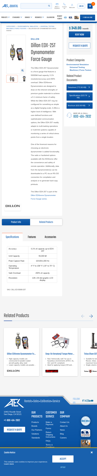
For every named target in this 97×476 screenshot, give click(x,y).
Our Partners (36, 430)
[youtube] (92, 401)
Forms (48, 428)
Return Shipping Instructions (50, 434)
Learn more (9, 464)
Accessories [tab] (50, 237)
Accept (63, 459)
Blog (62, 434)
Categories (10, 26)
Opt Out (62, 467)
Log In (81, 6)
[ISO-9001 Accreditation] (86, 443)
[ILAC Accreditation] (86, 421)
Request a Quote (14, 430)
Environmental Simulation (28, 26)
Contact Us (64, 422)
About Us (64, 426)
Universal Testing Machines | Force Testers (80, 68)
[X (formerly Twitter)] (85, 401)
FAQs (48, 441)
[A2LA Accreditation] (86, 433)
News (62, 430)
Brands (34, 426)
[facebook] (83, 401)
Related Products (46, 222)
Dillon (35, 39)
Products (35, 422)
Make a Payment (49, 423)
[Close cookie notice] (91, 452)
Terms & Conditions (50, 446)
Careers (63, 438)
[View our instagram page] (87, 401)
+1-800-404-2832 (87, 17)
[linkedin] (90, 401)
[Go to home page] (10, 6)
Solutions (35, 434)
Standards (35, 438)
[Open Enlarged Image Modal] (22, 70)
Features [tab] (32, 237)
